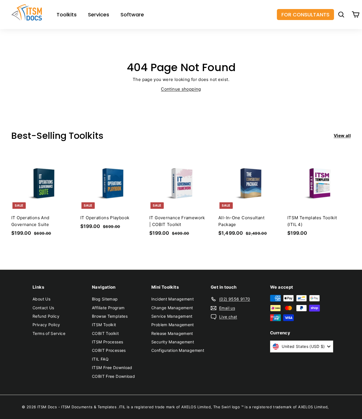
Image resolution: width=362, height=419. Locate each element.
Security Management (172, 341)
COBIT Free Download (113, 376)
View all (342, 135)
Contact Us (43, 307)
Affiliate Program (108, 307)
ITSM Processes (107, 341)
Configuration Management (177, 350)
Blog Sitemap (105, 299)
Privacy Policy (46, 324)
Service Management (172, 316)
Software (132, 14)
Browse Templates (110, 316)
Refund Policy (46, 316)
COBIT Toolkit (105, 333)
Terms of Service (49, 333)
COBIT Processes (109, 350)
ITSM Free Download (112, 367)
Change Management (172, 307)
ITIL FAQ (100, 359)
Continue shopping (181, 89)
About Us (41, 299)
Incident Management (172, 299)
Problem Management (172, 324)
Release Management (172, 333)
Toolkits (67, 14)
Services (98, 14)
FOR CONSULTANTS (305, 14)
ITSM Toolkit (104, 324)
